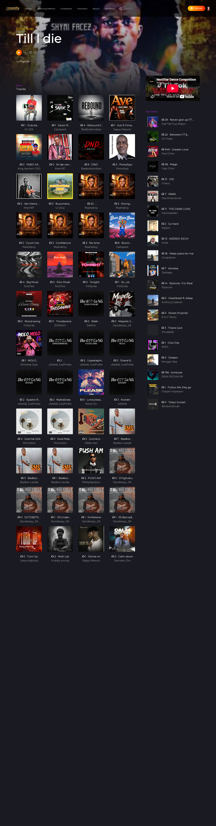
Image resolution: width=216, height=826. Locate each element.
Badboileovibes (91, 129)
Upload (197, 8)
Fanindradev (170, 213)
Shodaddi (168, 332)
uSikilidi (122, 403)
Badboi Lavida (122, 443)
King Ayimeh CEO (29, 168)
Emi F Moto (169, 317)
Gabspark (60, 129)
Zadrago (167, 272)
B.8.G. (165, 346)
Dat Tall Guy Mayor (174, 123)
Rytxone (167, 287)
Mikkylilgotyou (91, 482)
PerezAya (122, 168)
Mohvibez (29, 443)
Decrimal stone (171, 198)
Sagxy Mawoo (122, 129)
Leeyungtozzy (29, 560)
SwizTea (29, 286)
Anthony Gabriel (172, 302)
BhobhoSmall (170, 406)
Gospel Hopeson (172, 391)
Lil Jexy (60, 207)
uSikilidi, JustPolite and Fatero (60, 365)
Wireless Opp (29, 364)
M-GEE (29, 129)
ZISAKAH (60, 325)
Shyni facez (25, 29)
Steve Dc (91, 403)
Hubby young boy (60, 561)
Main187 (60, 168)
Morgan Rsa (169, 361)
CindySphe (169, 257)
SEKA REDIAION (172, 376)
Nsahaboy (91, 207)
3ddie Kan (91, 443)
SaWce (91, 325)
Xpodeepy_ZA (122, 325)
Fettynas (91, 286)
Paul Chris (168, 153)
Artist (165, 242)
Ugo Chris (168, 168)
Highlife (25, 61)
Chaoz (166, 183)
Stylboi (166, 227)
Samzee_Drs (122, 560)
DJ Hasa (167, 138)
